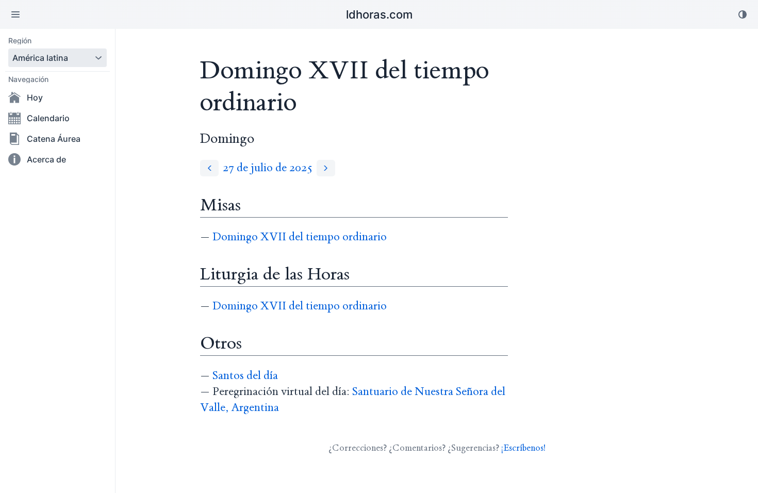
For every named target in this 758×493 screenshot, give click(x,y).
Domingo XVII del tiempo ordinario (299, 237)
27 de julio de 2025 (267, 168)
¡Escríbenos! (523, 447)
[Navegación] (15, 14)
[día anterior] (209, 168)
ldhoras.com (379, 14)
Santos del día (245, 376)
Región (19, 40)
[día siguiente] (326, 168)
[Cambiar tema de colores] (742, 14)
